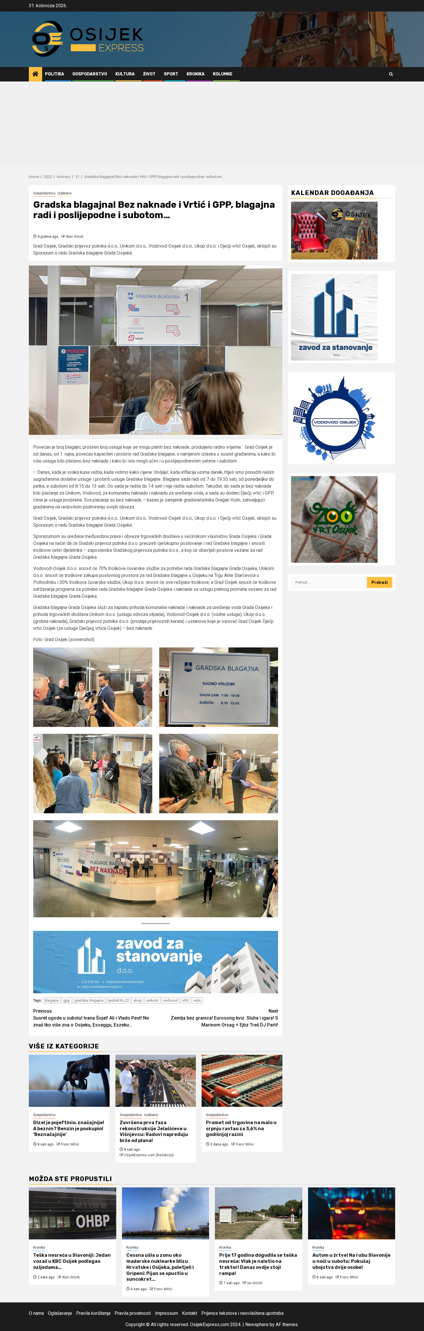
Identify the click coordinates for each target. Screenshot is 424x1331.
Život (149, 74)
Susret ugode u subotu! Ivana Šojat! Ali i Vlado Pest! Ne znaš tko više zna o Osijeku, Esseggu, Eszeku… (91, 1018)
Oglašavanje (60, 1313)
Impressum (166, 1313)
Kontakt (189, 1313)
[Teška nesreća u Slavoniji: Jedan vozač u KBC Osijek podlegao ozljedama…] (72, 1213)
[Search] (391, 74)
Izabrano (65, 193)
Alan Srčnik (74, 237)
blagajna (51, 1000)
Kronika (196, 74)
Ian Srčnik (254, 1283)
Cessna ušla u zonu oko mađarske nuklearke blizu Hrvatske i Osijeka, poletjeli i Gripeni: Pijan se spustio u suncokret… (160, 1267)
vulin (197, 1000)
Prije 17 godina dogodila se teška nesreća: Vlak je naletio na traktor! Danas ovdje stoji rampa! (258, 1264)
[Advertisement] (212, 124)
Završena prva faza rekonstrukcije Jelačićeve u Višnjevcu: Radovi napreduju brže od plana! (154, 1131)
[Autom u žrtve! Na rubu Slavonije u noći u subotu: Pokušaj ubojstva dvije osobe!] (351, 1213)
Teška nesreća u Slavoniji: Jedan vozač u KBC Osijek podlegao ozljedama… (72, 1261)
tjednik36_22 (118, 1000)
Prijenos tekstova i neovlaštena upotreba (242, 1313)
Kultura (125, 74)
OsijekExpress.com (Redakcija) (149, 1155)
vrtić (185, 1000)
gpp (66, 1000)
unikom (152, 1000)
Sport (171, 74)
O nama (36, 1313)
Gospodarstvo (89, 74)
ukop (137, 1000)
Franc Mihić (70, 1144)
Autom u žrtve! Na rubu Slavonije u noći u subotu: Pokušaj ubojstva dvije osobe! (351, 1261)
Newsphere (257, 1324)
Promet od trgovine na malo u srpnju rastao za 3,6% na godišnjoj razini (241, 1128)
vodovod (170, 1000)
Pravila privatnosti (133, 1313)
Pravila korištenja (93, 1313)
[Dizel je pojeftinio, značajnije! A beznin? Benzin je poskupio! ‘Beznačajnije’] (69, 1081)
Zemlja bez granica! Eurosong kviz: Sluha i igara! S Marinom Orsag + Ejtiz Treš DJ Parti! (224, 1018)
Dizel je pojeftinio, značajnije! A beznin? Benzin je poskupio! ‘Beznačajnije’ (68, 1128)
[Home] (35, 74)
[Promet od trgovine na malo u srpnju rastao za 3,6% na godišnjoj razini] (242, 1081)
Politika (54, 74)
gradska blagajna (89, 1000)
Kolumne (222, 74)
